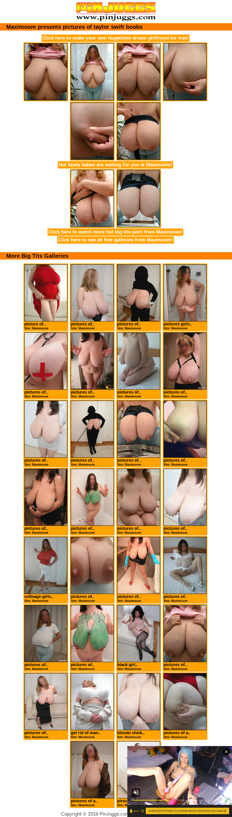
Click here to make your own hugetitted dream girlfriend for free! (115, 38)
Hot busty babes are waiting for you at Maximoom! (115, 164)
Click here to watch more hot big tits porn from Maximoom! (115, 232)
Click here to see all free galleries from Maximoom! (115, 240)
